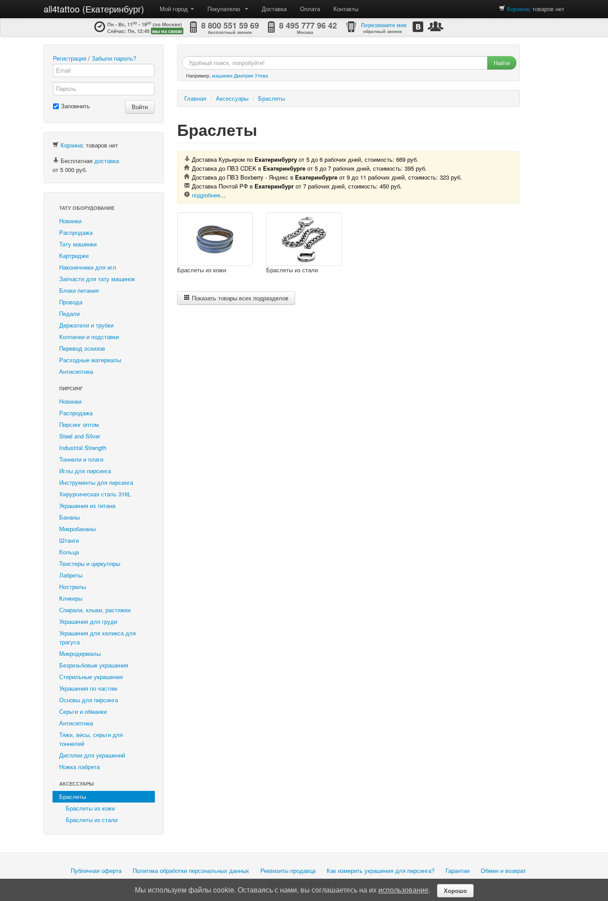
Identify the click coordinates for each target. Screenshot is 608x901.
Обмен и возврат (503, 870)
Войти (140, 106)
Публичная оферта (96, 870)
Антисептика (76, 371)
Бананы (69, 517)
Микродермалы (80, 653)
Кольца (69, 552)
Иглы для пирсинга (85, 471)
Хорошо (455, 890)
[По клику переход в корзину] (502, 8)
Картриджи (74, 255)
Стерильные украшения (91, 676)
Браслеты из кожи (90, 808)
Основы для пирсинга (88, 700)
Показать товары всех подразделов (239, 298)
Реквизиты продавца (288, 870)
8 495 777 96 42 (308, 25)
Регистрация (69, 58)
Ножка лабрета (79, 766)
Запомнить (75, 106)
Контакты (345, 8)
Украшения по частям (88, 688)
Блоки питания (79, 290)
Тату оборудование (86, 208)
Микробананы (77, 528)
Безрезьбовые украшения (93, 665)
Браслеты (72, 796)
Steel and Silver (79, 436)
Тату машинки (78, 244)
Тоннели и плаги (81, 459)
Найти (502, 62)
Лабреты (70, 575)
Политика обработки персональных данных (191, 870)
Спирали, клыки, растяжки (94, 610)
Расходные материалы (90, 360)
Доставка (274, 8)
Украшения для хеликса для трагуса (97, 637)
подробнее (206, 195)
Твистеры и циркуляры (89, 563)
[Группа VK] (418, 26)
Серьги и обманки (83, 711)
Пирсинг (71, 388)
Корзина (518, 8)
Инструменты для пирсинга (96, 482)
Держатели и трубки (86, 325)
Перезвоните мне (384, 25)
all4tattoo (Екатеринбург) (94, 8)
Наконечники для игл (87, 267)
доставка (106, 160)
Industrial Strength (82, 447)
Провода (70, 302)
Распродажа (76, 232)
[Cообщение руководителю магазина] (435, 26)
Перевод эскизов (82, 348)
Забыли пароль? (114, 58)
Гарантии (458, 870)
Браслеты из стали (92, 819)
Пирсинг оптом (79, 424)
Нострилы (72, 586)
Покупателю (225, 8)
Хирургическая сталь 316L (95, 494)
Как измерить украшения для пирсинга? (380, 870)
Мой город (175, 8)
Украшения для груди (88, 621)
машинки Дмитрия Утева (240, 75)
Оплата (310, 8)
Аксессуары (76, 783)
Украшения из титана (87, 505)
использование (403, 890)
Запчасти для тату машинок (97, 278)
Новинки (70, 221)
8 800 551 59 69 (230, 25)
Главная (195, 98)
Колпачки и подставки (89, 336)
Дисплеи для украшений (92, 755)
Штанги (69, 540)
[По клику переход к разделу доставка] (56, 160)
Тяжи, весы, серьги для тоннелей (91, 739)
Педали (69, 313)
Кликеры (70, 598)
